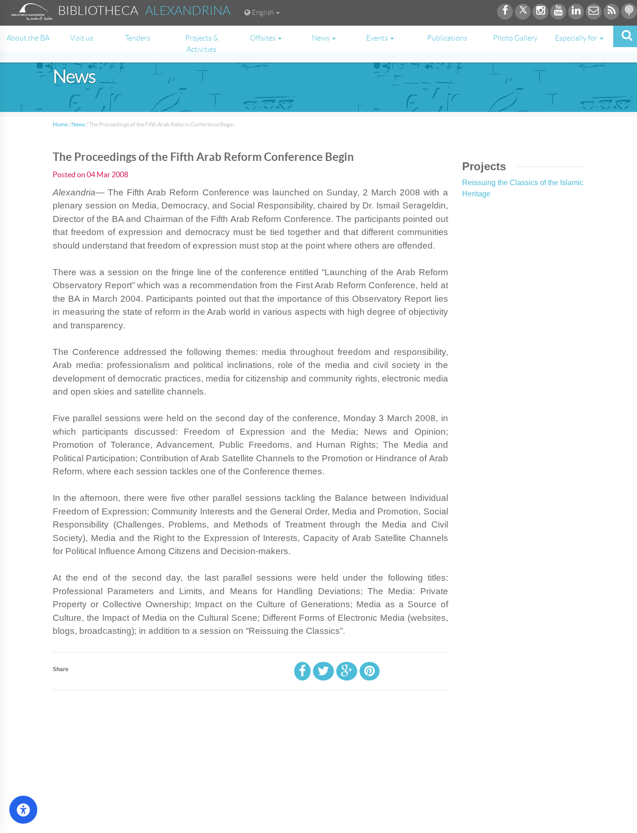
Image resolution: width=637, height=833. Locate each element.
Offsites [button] (263, 38)
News (78, 124)
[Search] (625, 36)
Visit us (81, 38)
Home (60, 124)
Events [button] (377, 38)
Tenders (137, 38)
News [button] (321, 38)
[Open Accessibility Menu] (23, 810)
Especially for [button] (577, 38)
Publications (447, 38)
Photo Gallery (515, 38)
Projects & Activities (201, 43)
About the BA (28, 38)
